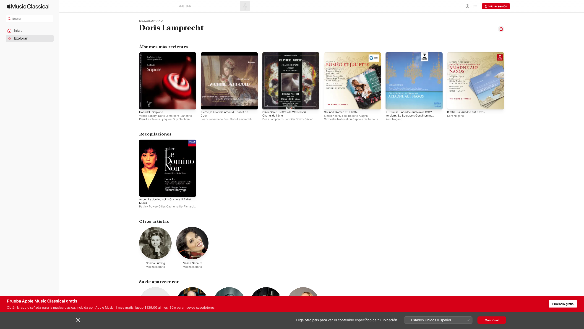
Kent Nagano (394, 119)
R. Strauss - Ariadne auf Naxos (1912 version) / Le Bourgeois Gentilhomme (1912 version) (412, 57)
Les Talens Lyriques (158, 119)
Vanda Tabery (148, 115)
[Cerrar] (78, 320)
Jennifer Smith (294, 119)
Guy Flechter (181, 119)
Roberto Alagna (358, 115)
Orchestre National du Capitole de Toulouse (351, 119)
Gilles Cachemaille (170, 206)
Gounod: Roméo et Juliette (343, 54)
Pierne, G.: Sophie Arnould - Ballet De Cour (227, 56)
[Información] (467, 6)
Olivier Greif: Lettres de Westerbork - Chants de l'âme (288, 56)
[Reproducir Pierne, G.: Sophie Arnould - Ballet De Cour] (206, 103)
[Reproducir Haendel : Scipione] (144, 103)
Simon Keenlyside (335, 115)
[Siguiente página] (509, 81)
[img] (28, 6)
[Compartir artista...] (501, 29)
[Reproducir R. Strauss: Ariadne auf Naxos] (452, 103)
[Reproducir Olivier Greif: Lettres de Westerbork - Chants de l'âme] (268, 103)
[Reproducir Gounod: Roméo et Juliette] (329, 103)
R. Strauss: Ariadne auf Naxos (468, 54)
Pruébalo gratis (563, 304)
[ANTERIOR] (181, 6)
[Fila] (475, 6)
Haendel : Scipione (152, 54)
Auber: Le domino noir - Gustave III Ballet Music (164, 143)
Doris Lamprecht (168, 115)
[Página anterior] (134, 81)
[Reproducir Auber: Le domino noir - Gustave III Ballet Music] (144, 191)
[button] (29, 30)
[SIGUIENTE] (188, 6)
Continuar (492, 320)
